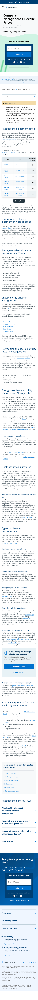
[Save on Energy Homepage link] (11, 7)
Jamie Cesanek (25, 25)
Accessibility (21, 986)
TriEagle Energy (22, 429)
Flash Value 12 (20, 171)
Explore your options (10, 944)
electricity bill (21, 746)
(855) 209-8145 (20, 672)
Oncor (24, 419)
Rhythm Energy (8, 331)
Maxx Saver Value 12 (20, 182)
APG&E (9, 309)
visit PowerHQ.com (14, 643)
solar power (27, 619)
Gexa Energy (7, 329)
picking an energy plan (9, 543)
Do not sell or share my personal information (14, 985)
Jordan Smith (11, 25)
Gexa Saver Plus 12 (20, 176)
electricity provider (23, 358)
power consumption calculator (22, 686)
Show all (18, 201)
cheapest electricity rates (10, 152)
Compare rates (19, 667)
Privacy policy (13, 986)
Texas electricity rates (9, 139)
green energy (29, 615)
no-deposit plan (7, 596)
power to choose (7, 228)
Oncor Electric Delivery (16, 452)
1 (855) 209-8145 (23, 2)
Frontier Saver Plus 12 (20, 188)
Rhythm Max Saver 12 (20, 194)
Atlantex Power (8, 322)
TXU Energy (12, 429)
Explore (17, 54)
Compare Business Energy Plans (19, 67)
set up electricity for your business (18, 639)
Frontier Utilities (9, 324)
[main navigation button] (3, 7)
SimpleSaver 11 (20, 165)
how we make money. (19, 82)
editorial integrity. (9, 79)
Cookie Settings (13, 988)
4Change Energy (8, 327)
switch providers (27, 517)
